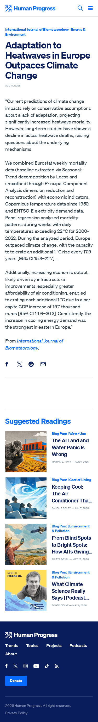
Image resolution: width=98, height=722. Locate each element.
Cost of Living (80, 479)
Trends (11, 645)
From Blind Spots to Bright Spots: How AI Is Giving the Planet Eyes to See (72, 544)
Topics (32, 645)
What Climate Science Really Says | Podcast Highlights (68, 591)
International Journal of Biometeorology (37, 29)
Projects (54, 645)
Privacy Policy (16, 713)
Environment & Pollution (71, 528)
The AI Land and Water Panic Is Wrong (70, 447)
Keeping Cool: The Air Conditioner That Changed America (71, 493)
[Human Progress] (49, 635)
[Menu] (90, 8)
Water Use (77, 433)
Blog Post (59, 433)
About (11, 653)
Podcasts (78, 645)
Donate (16, 680)
